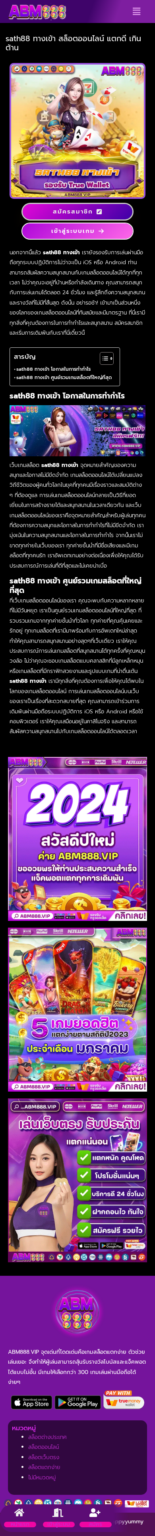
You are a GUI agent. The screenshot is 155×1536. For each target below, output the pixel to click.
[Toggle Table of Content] (103, 358)
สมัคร (95, 1524)
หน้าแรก (20, 1524)
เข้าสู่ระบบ (58, 1524)
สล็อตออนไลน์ (43, 1447)
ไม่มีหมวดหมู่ (42, 1477)
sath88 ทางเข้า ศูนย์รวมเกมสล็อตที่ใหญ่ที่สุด (64, 377)
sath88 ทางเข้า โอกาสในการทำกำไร (53, 369)
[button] (136, 11)
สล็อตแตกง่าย (44, 1467)
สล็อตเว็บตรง (43, 1457)
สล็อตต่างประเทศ (47, 1437)
